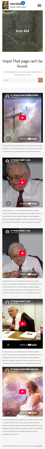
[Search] (40, 80)
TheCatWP (38, 446)
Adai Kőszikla (17, 4)
